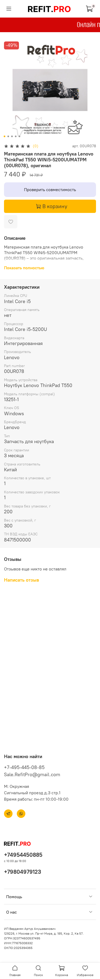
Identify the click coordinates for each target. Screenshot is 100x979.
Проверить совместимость (50, 189)
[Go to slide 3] (12, 136)
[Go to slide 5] (19, 136)
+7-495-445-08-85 (24, 767)
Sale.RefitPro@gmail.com (32, 774)
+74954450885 (23, 854)
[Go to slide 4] (15, 136)
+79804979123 (22, 871)
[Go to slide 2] (8, 136)
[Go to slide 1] (4, 136)
